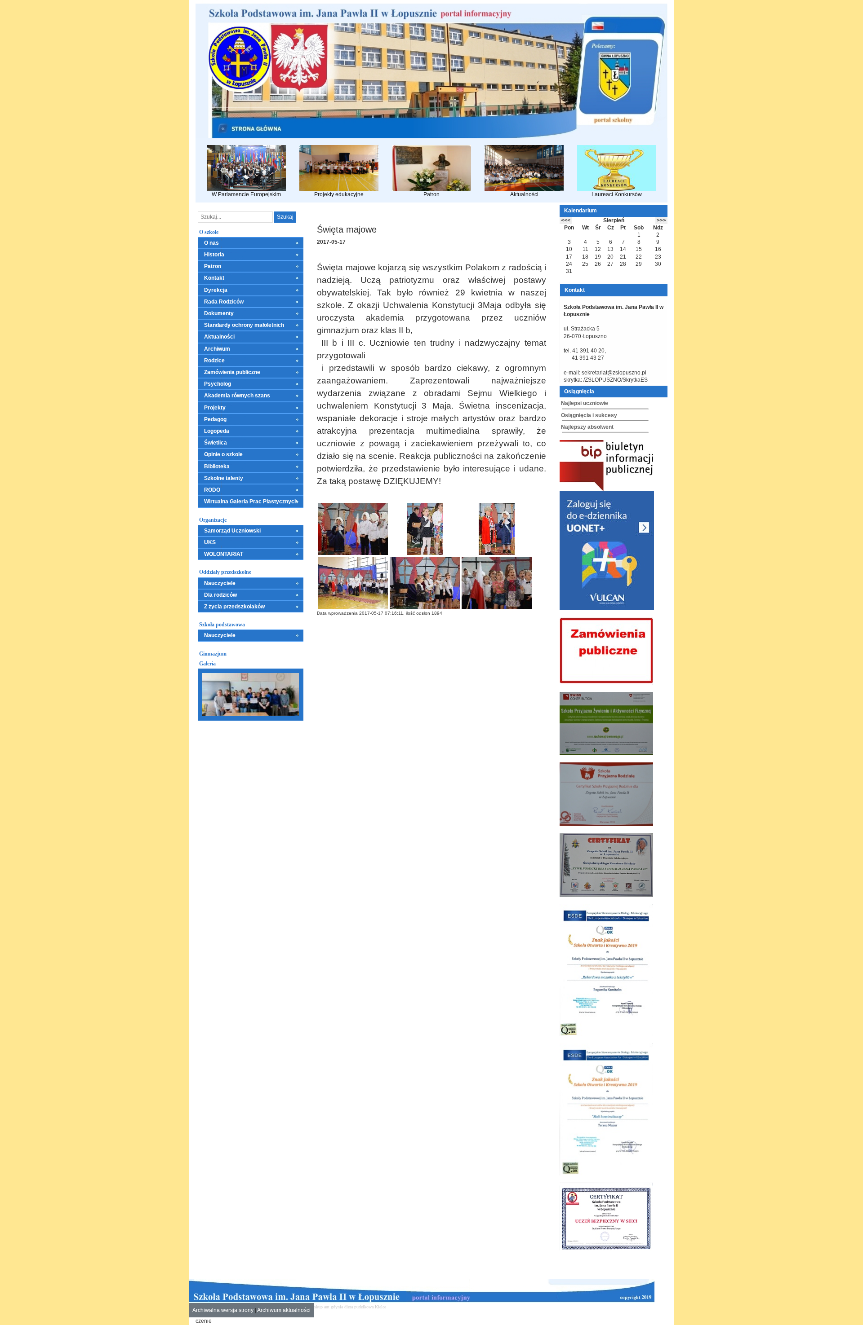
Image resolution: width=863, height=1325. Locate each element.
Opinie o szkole (223, 454)
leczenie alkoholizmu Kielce (445, 1306)
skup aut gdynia (328, 1306)
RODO (212, 490)
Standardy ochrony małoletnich (244, 325)
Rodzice (214, 360)
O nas (211, 243)
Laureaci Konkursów (617, 194)
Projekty (215, 408)
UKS (210, 542)
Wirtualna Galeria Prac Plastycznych (251, 501)
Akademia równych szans (237, 395)
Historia (214, 254)
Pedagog (215, 419)
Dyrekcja (215, 290)
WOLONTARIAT (223, 554)
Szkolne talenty (223, 478)
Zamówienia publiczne (232, 372)
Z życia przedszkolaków (234, 606)
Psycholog (217, 384)
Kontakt (214, 278)
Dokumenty (219, 313)
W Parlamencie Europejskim (246, 194)
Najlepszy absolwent (587, 427)
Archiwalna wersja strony (223, 1310)
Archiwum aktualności (284, 1310)
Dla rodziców (220, 595)
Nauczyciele (220, 583)
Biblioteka (217, 466)
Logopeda (216, 431)
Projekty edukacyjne (339, 194)
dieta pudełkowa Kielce (365, 1306)
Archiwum (217, 349)
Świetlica (215, 443)
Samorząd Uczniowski (232, 531)
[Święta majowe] (353, 529)
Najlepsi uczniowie (584, 403)
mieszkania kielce (403, 1306)
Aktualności (524, 194)
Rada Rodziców (224, 302)
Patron (431, 194)
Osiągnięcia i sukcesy (589, 415)
